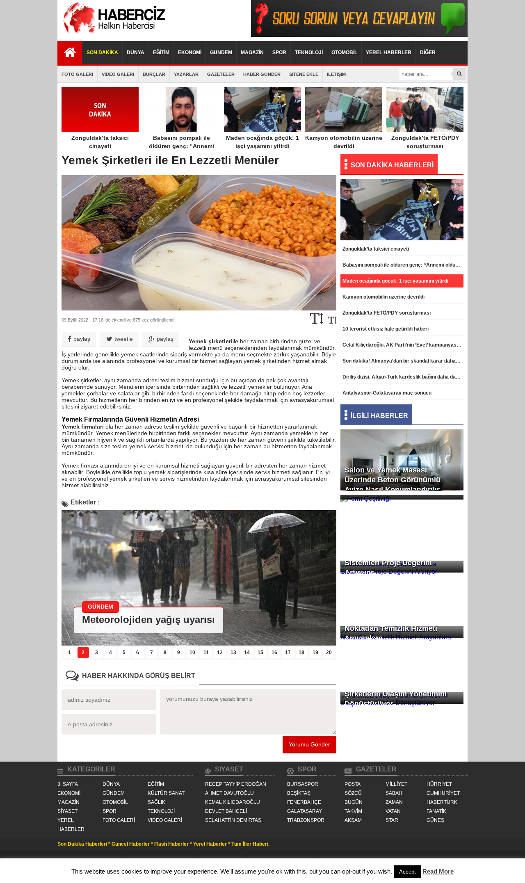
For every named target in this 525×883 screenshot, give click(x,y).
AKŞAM (353, 820)
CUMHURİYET (443, 793)
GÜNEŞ (435, 820)
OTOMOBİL (344, 52)
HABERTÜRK (442, 802)
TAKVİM (353, 811)
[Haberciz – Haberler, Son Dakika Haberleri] (112, 34)
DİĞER (428, 52)
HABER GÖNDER (262, 74)
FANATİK (436, 811)
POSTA (353, 784)
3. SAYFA (67, 784)
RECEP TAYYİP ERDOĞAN (235, 784)
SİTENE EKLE (303, 74)
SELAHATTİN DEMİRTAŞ (233, 820)
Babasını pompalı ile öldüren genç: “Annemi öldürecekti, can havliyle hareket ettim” (181, 150)
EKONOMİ (189, 52)
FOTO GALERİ (77, 74)
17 (288, 652)
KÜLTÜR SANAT (166, 793)
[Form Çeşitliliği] (401, 511)
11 (206, 652)
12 (220, 652)
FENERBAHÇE (304, 802)
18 (301, 652)
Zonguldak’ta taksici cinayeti (100, 142)
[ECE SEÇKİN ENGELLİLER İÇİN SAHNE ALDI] (199, 643)
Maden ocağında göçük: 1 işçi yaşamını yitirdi (262, 142)
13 (233, 652)
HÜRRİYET (439, 784)
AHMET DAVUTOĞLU (229, 793)
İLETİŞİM (336, 74)
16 (274, 652)
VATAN (393, 811)
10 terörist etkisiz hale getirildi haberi (385, 329)
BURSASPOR (302, 784)
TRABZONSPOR (305, 820)
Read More (438, 871)
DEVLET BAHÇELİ (226, 811)
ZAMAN (394, 802)
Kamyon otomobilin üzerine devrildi (343, 142)
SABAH (394, 793)
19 (315, 652)
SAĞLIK (156, 802)
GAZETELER (221, 74)
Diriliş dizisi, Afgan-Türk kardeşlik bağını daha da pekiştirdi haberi (402, 377)
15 (260, 652)
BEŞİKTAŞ (298, 793)
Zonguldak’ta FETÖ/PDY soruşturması (425, 142)
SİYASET (67, 811)
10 (192, 652)
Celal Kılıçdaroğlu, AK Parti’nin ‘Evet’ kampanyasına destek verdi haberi (402, 345)
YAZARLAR (186, 74)
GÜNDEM (221, 52)
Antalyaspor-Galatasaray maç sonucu (386, 393)
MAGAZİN (252, 52)
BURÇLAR (154, 74)
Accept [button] (407, 872)
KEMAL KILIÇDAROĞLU (232, 802)
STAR (392, 820)
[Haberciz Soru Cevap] (359, 34)
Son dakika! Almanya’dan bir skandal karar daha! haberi (402, 361)
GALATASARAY (304, 811)
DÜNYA (135, 52)
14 (247, 652)
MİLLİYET (396, 784)
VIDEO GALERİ (118, 74)
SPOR (279, 52)
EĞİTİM (161, 52)
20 (329, 652)
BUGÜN (354, 802)
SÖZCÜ (353, 793)
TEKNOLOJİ (309, 52)
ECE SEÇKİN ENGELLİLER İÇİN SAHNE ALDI (187, 619)
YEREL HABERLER (388, 52)
